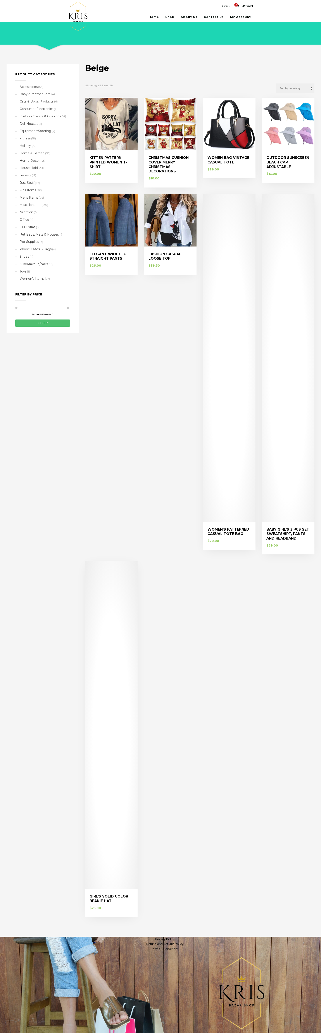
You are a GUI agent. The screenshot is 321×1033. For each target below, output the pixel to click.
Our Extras (27, 227)
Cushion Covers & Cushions (40, 116)
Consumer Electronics (36, 109)
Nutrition (26, 212)
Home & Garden (32, 153)
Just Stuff (27, 183)
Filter (43, 323)
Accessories (29, 87)
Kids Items (28, 190)
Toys (23, 271)
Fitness (25, 138)
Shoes (24, 257)
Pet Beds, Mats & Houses (39, 234)
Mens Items (29, 198)
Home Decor (30, 161)
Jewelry (25, 175)
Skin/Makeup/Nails (34, 264)
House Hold (29, 168)
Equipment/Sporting (35, 131)
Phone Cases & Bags (36, 249)
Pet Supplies (29, 242)
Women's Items (32, 279)
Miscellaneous (30, 205)
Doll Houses (29, 124)
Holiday (25, 146)
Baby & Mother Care (35, 94)
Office (24, 220)
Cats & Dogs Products (37, 101)
